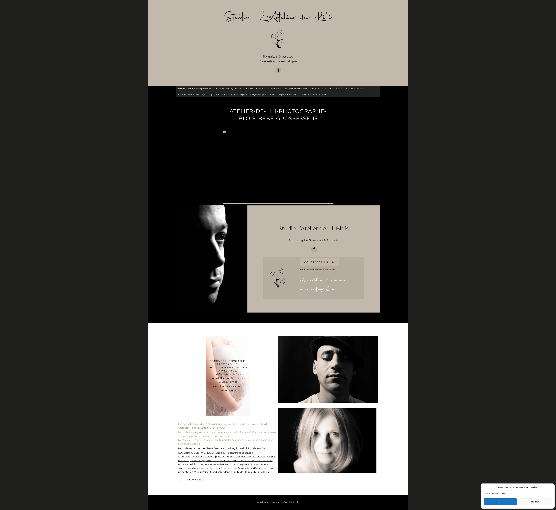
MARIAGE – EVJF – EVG (321, 88)
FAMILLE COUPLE (354, 88)
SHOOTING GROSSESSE (268, 88)
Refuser (535, 501)
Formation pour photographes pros (249, 94)
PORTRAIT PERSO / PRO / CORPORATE (233, 88)
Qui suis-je (207, 94)
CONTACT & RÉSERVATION (312, 94)
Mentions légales (195, 479)
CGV (180, 479)
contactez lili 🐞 (319, 262)
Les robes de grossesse (295, 88)
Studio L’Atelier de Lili (287, 502)
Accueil (181, 88)
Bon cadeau (222, 94)
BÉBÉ (339, 88)
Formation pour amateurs (283, 94)
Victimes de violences (189, 94)
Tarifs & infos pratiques (199, 88)
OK (500, 501)
